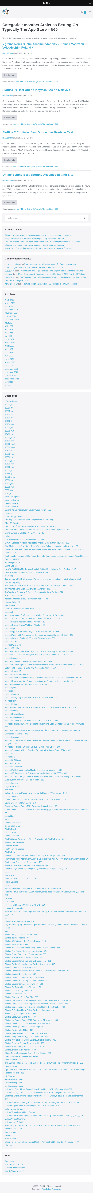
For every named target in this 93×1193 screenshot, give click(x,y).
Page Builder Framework (51, 1189)
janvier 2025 (10, 306)
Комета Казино (11, 1139)
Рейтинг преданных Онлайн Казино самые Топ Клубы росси (50, 284)
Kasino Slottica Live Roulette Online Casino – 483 (26, 599)
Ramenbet (9, 902)
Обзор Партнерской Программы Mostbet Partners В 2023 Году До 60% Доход (51, 274)
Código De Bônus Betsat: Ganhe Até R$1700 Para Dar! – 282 (31, 526)
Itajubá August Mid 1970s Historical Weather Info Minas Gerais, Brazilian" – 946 (39, 586)
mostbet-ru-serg (11, 783)
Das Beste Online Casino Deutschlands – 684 (24, 540)
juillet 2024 (9, 326)
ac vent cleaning (12, 264)
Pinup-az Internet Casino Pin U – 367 (21, 879)
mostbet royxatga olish (14, 737)
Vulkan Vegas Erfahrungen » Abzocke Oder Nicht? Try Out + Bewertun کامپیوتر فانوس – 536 (44, 1116)
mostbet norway (11, 711)
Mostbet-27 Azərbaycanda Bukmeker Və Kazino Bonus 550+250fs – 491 (36, 773)
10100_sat (9, 414)
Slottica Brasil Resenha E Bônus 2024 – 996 (24, 958)
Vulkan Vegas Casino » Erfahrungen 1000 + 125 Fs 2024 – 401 (32, 1106)
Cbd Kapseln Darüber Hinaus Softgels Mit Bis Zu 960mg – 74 (31, 520)
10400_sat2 (10, 437)
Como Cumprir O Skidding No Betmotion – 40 (24, 533)
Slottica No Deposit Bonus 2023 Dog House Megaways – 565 (31, 1020)
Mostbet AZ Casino (13, 645)
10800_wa (9, 480)
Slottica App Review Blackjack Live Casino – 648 (26, 951)
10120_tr (8, 421)
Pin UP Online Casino (14, 849)
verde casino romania (14, 1086)
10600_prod (10, 460)
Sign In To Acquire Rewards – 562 (19, 921)
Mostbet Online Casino (14, 714)
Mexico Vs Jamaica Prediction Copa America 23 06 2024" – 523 (32, 619)
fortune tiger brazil (12, 563)
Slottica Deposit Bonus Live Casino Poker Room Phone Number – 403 (35, 1007)
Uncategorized (11, 1066)
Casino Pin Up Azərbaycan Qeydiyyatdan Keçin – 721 (28, 510)
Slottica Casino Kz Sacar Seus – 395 (21, 967)
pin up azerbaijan (12, 826)
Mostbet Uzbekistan (13, 767)
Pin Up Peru (10, 852)
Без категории (11, 1132)
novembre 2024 (11, 313)
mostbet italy (10, 701)
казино (8, 1135)
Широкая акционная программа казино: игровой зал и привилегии (34, 245)
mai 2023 (9, 352)
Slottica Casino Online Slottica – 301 (20, 974)
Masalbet (9, 612)
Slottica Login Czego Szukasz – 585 (20, 1014)
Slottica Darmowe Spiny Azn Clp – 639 (21, 997)
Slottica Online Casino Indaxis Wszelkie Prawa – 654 (27, 1023)
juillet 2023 (9, 346)
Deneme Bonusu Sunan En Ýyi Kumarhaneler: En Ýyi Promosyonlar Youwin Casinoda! (42, 242)
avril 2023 (9, 356)
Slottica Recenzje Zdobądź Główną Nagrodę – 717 (27, 1027)
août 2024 (9, 323)
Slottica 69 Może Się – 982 (16, 944)
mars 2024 (9, 339)
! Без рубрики (11, 401)
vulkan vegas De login (14, 1109)
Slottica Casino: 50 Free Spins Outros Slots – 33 (25, 977)
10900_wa (9, 484)
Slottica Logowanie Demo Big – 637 (20, 1017)
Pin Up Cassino (11, 846)
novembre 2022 (11, 372)
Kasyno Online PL (12, 602)
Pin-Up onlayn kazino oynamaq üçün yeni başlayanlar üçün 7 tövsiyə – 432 (37, 869)
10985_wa (9, 487)
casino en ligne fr (12, 497)
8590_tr (8, 493)
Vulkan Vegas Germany (15, 1119)
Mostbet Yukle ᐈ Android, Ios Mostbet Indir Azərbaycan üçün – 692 (33, 770)
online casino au (12, 796)
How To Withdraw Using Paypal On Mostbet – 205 (26, 572)
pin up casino (10, 832)
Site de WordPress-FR (14, 1171)
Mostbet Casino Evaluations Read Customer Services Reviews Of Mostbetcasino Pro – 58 (43, 678)
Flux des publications (14, 1164)
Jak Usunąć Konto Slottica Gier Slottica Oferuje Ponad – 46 (30, 589)
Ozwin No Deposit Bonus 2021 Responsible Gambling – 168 (31, 806)
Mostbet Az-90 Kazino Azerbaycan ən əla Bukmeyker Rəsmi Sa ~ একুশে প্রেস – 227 (39, 655)
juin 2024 (9, 329)
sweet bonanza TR (13, 1060)
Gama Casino (11, 566)
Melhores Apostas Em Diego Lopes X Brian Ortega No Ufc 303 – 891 (34, 615)
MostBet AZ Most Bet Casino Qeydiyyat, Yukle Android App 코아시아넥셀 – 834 (39, 651)
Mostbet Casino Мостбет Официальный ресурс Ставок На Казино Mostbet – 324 (40, 681)
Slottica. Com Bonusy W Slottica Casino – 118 (24, 1046)
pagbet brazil (10, 816)
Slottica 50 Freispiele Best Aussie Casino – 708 (25, 941)
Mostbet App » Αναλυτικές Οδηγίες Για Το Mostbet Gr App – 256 (32, 632)
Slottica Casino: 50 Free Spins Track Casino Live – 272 (28, 981)
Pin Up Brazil (10, 829)
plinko (7, 885)
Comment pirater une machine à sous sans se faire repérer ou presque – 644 (37, 530)
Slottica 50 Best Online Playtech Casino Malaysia (36, 90)
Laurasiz (8, 274)
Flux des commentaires (15, 1168)
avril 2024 (9, 336)
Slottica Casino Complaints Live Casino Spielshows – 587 (30, 964)
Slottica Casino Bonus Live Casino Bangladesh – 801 (28, 961)
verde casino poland (13, 1083)
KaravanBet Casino (13, 596)
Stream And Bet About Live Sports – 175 (22, 1056)
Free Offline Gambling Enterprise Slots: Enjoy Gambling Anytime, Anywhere (52, 271)
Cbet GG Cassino (12, 523)
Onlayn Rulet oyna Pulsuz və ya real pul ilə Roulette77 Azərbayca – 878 (36, 793)
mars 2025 (9, 300)
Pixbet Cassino (11, 882)
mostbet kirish (11, 704)
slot (6, 931)
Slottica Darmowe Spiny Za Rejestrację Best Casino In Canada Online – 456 (38, 1000)
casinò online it (11, 507)
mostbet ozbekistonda (14, 717)
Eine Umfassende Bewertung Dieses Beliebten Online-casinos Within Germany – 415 (41, 546)
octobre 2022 (10, 376)
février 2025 (10, 303)
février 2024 (10, 343)
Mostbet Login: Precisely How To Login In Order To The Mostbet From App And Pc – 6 (41, 707)
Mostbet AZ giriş (12, 648)
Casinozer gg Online (14, 516)
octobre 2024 (10, 316)
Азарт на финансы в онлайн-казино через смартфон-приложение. (34, 238)
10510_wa (9, 454)
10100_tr (8, 418)
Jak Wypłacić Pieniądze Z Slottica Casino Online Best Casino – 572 (34, 592)
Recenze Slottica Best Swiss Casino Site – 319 (25, 905)
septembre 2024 (12, 320)
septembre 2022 (12, 379)
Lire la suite (10, 76)
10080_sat (9, 411)
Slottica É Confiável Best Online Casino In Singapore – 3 (29, 1010)
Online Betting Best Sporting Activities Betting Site (37, 174)
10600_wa (9, 467)
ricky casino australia (14, 908)
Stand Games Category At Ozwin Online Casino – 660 (28, 1053)
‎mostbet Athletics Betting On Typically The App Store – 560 (30, 638)
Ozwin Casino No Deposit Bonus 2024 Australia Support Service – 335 (35, 800)
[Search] (85, 218)
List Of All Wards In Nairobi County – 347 (22, 609)
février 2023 (10, 362)
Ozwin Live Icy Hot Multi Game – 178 (20, 803)
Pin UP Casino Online (14, 842)
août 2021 (9, 385)
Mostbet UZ (10, 757)
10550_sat (9, 457)
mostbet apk (10, 628)
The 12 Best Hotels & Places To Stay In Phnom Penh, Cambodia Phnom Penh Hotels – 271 (44, 1063)
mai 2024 (9, 333)
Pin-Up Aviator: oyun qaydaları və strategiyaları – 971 (27, 865)
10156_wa (9, 424)
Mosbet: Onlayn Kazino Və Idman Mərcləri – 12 (25, 622)
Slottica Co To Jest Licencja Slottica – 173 (23, 987)
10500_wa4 (10, 447)
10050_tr (8, 408)
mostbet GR (10, 691)
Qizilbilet (8, 898)
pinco (7, 872)
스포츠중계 (10, 271)
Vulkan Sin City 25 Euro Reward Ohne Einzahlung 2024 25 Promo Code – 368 (38, 1089)
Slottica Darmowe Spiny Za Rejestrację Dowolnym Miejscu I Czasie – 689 (36, 1004)
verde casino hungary (14, 1079)
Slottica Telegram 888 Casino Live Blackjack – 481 (26, 1033)
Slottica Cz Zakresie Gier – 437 (18, 994)
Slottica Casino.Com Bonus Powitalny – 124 (24, 984)
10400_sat (9, 434)
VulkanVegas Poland (14, 1122)
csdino (8, 536)
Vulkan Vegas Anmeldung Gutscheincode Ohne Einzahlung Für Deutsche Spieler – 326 (42, 1102)
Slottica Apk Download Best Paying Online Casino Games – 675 (32, 948)
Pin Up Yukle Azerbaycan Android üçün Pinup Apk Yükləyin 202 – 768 (35, 856)
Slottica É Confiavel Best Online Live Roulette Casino (39, 132)
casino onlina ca (12, 500)
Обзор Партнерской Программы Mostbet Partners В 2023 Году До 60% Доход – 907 (42, 1142)
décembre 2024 (11, 310)
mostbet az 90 (11, 642)
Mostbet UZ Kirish (12, 763)
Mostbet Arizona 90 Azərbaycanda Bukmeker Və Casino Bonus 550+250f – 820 (39, 635)
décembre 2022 (11, 369)
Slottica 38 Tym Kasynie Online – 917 (21, 935)
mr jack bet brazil (12, 786)
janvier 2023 (10, 366)
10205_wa (9, 431)
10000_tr (8, 405)
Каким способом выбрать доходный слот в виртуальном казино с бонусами (39, 248)
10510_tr (8, 451)
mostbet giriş (10, 688)
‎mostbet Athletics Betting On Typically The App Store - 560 (35, 82)
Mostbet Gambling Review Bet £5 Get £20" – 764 (26, 684)
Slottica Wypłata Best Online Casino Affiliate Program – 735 (30, 1040)
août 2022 (9, 382)
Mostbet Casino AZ (13, 671)
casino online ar (12, 503)
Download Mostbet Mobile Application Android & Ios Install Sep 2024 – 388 (37, 543)
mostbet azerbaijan (13, 658)
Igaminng (9, 576)
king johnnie (10, 605)
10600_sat (9, 464)
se (6, 918)
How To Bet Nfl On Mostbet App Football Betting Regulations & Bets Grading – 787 (40, 569)
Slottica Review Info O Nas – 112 (19, 1030)
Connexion (9, 1161)
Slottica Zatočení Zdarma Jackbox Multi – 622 (24, 1043)
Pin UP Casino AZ (13, 836)
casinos (8, 513)
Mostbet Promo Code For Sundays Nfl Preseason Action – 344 (31, 721)
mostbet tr (9, 754)
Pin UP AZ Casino (13, 823)
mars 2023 (9, 359)
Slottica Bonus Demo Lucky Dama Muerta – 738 (25, 954)
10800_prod (10, 477)
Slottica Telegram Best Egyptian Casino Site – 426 (26, 1037)
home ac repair (11, 284)
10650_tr (8, 470)
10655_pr (9, 474)
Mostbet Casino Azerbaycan (17, 674)
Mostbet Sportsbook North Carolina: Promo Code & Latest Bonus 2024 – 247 (38, 750)
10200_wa (9, 428)
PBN (7, 819)
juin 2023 (9, 349)
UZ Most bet (10, 1076)
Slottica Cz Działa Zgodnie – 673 (19, 990)
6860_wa (9, 490)
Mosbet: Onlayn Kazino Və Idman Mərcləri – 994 (25, 625)
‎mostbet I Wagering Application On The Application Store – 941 (32, 698)
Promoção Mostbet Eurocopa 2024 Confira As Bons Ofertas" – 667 (33, 888)
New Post (9, 790)
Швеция (8, 1145)
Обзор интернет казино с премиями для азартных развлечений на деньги (38, 235)
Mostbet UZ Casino (13, 760)
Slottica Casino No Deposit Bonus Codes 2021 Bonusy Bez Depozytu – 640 (37, 971)
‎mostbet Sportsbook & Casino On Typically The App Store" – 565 (32, 747)
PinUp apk (9, 875)
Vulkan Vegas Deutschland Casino (20, 1112)
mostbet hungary (12, 694)
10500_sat (9, 441)
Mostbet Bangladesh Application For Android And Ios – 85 (29, 661)
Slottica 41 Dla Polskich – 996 (18, 938)
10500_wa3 (10, 444)
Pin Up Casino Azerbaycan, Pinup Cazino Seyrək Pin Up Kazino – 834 (35, 839)
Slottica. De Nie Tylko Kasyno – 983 (20, 1050)
